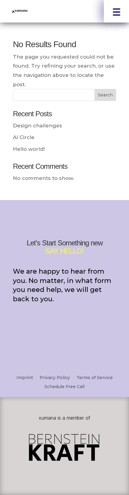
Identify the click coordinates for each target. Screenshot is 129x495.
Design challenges (37, 126)
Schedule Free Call (64, 386)
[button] (116, 11)
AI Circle (23, 137)
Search (105, 95)
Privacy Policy (55, 377)
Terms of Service (94, 377)
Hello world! (29, 149)
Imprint (24, 377)
